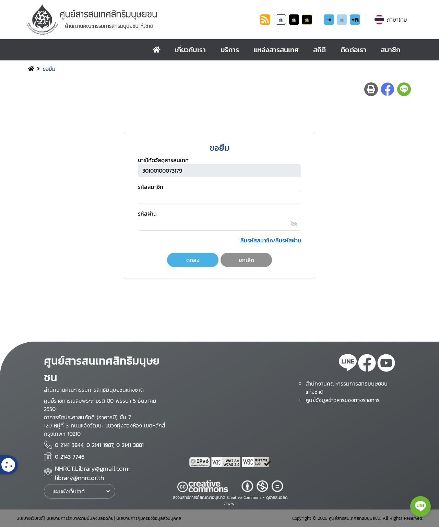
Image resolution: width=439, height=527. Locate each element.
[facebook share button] (387, 89)
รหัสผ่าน (147, 213)
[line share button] (404, 89)
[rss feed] (265, 23)
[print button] (371, 89)
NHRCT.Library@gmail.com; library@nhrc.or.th (92, 473)
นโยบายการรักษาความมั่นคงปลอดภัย (80, 518)
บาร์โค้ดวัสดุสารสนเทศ (163, 160)
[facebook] (367, 364)
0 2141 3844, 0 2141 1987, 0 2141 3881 (99, 445)
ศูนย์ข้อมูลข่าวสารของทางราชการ (343, 400)
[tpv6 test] (200, 462)
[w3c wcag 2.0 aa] (226, 462)
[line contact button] (420, 506)
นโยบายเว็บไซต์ (30, 518)
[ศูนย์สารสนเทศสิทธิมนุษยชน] (142, 19)
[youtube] (386, 364)
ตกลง (193, 260)
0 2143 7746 (69, 456)
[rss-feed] (348, 364)
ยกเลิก (246, 260)
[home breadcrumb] (31, 69)
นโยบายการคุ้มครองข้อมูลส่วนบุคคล (148, 518)
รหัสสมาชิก (150, 187)
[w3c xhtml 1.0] (256, 462)
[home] (157, 50)
